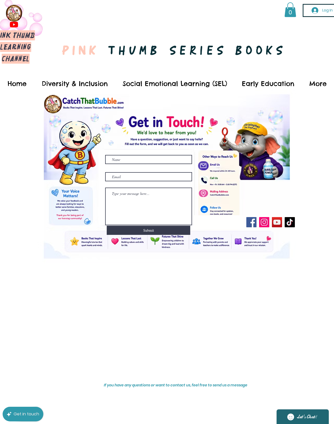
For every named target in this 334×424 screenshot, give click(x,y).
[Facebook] (251, 222)
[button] (290, 9)
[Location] (203, 193)
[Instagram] (264, 222)
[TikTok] (290, 222)
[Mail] (203, 165)
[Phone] (204, 180)
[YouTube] (277, 222)
